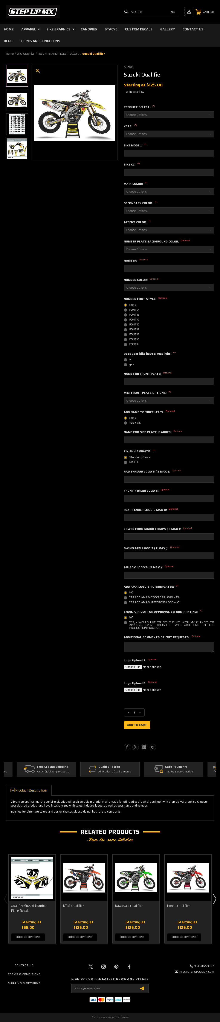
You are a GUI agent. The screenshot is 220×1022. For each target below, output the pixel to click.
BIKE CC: (132, 165)
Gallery (167, 29)
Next (214, 898)
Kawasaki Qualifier (129, 905)
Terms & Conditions (24, 974)
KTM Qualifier (73, 905)
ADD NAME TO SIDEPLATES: (149, 412)
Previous (5, 898)
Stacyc (111, 29)
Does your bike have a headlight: (150, 354)
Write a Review (135, 92)
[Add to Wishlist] (47, 873)
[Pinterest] (153, 747)
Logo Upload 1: (140, 660)
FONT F (134, 334)
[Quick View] (47, 863)
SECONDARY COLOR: (140, 203)
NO (131, 592)
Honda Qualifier (178, 905)
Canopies (89, 29)
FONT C (134, 319)
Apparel (28, 29)
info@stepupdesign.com (196, 971)
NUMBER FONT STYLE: (145, 299)
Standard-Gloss (139, 457)
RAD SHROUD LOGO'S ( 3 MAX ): (152, 472)
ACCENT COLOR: (137, 222)
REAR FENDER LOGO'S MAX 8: (151, 510)
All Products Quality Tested (114, 772)
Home (9, 29)
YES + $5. (135, 422)
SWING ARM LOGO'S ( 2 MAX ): (151, 548)
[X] (135, 747)
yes (131, 364)
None (132, 304)
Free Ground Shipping (52, 767)
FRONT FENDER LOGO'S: (147, 491)
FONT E (134, 329)
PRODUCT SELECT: (139, 107)
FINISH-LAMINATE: (139, 451)
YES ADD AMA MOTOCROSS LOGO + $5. (154, 597)
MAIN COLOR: (135, 184)
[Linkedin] (144, 747)
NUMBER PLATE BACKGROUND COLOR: (157, 241)
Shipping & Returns (24, 983)
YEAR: (130, 126)
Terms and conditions (40, 41)
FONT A (134, 309)
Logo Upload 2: (140, 683)
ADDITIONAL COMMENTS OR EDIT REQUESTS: (162, 637)
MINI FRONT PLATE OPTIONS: (147, 393)
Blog (8, 41)
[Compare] (47, 883)
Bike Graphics (58, 29)
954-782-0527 (204, 966)
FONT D (134, 324)
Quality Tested (109, 767)
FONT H (134, 344)
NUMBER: (136, 261)
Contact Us (193, 29)
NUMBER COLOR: (141, 280)
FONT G (134, 339)
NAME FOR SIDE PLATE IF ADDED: (153, 432)
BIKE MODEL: (135, 145)
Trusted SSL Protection (179, 772)
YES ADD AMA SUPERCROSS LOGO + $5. (154, 602)
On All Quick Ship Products (53, 772)
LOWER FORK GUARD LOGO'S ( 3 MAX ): (158, 529)
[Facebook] (127, 747)
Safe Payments (176, 767)
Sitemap (123, 1017)
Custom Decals (139, 29)
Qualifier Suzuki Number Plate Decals (29, 908)
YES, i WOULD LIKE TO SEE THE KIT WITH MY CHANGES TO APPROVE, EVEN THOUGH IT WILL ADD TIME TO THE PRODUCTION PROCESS (171, 625)
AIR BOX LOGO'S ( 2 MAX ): (149, 567)
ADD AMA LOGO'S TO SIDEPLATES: (151, 587)
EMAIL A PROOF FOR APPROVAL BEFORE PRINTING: (163, 612)
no (131, 359)
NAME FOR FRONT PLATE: (148, 374)
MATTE (134, 462)
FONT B (134, 314)
